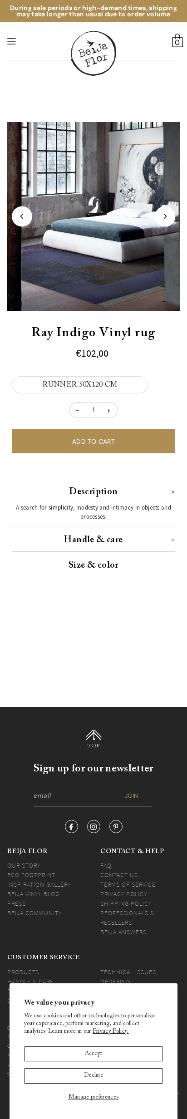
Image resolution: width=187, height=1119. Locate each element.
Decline (93, 1075)
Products (23, 972)
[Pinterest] (116, 826)
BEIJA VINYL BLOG (33, 894)
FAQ (106, 865)
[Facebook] (71, 826)
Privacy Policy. (111, 1031)
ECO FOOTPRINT (31, 875)
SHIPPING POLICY (126, 903)
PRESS (16, 903)
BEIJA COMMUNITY (34, 913)
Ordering (115, 981)
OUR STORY (23, 865)
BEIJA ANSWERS (123, 932)
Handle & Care (30, 981)
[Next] (165, 216)
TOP (93, 746)
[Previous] (22, 216)
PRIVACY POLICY (123, 894)
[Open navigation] (25, 41)
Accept (94, 1053)
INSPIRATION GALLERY (39, 884)
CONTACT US (119, 875)
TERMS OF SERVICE (128, 884)
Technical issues (128, 972)
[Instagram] (93, 826)
